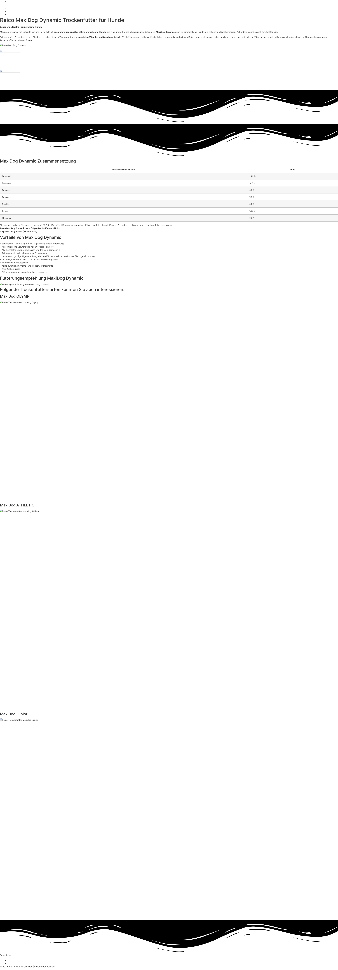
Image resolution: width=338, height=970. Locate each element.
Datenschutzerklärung (19, 960)
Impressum (13, 963)
